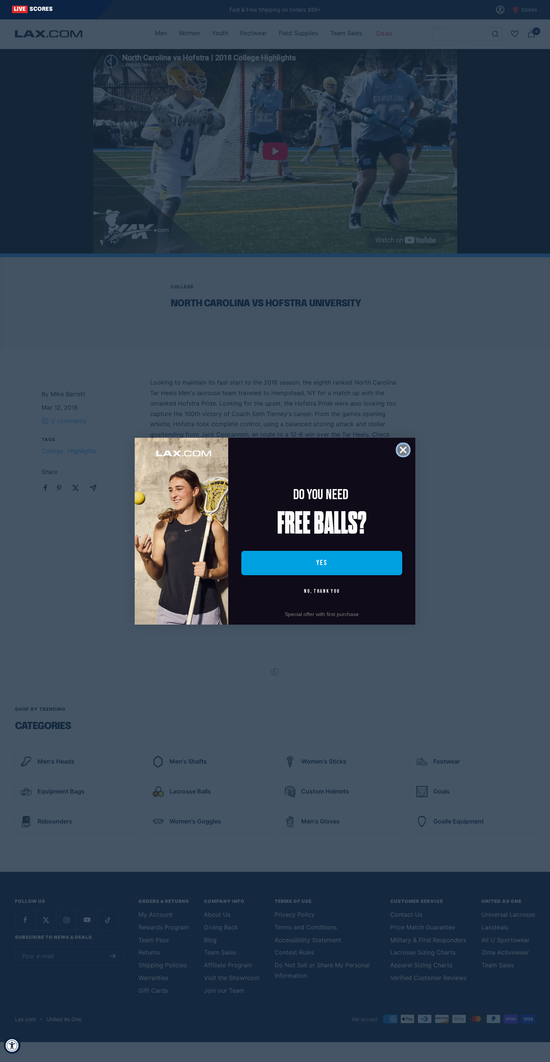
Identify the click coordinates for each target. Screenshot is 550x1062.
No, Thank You (322, 591)
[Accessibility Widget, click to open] (12, 1045)
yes (321, 562)
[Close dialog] (403, 449)
